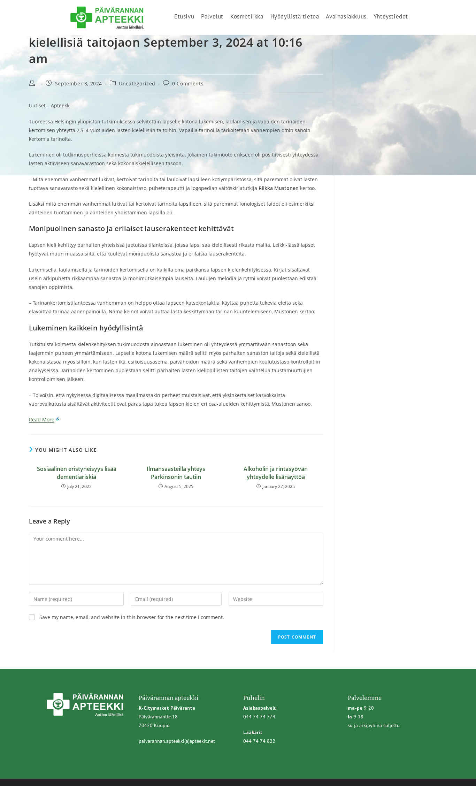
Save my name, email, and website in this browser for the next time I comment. (131, 617)
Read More (41, 419)
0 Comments (188, 83)
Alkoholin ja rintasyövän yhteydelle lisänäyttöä (276, 472)
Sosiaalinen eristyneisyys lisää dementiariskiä (76, 472)
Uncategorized (137, 83)
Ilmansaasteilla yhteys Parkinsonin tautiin (176, 472)
